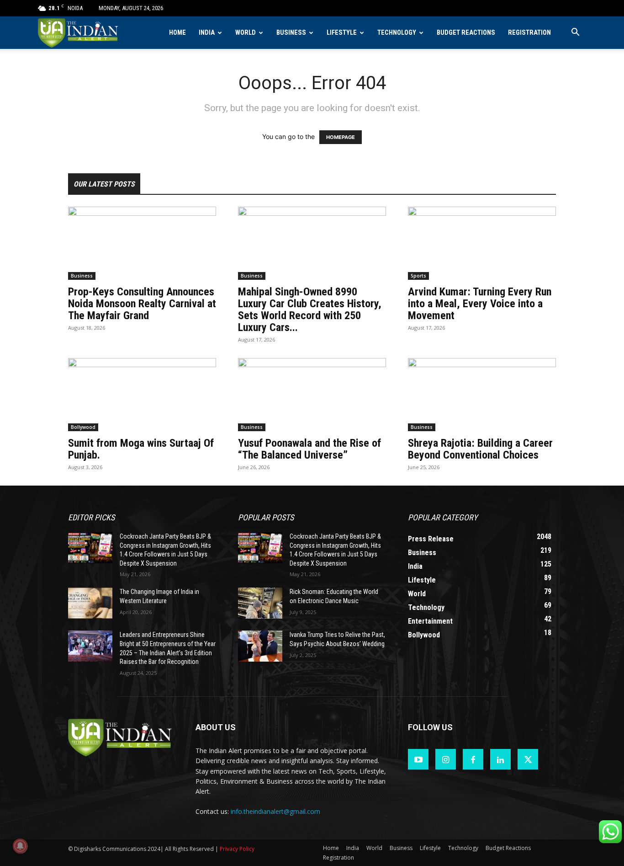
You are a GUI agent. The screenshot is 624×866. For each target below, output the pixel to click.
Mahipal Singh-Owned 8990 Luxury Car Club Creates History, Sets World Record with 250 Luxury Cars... (309, 309)
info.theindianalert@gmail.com (275, 811)
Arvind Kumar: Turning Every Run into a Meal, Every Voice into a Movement (479, 303)
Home (177, 33)
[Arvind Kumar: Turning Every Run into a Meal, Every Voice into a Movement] (482, 243)
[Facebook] (473, 759)
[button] (575, 33)
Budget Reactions (466, 33)
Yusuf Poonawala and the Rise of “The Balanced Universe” (309, 449)
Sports (418, 276)
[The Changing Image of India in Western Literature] (90, 603)
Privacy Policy (237, 849)
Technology (396, 33)
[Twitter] (528, 759)
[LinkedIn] (500, 759)
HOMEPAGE (340, 137)
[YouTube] (418, 759)
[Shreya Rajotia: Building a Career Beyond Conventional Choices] (482, 394)
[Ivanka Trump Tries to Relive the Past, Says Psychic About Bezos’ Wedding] (260, 646)
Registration (529, 33)
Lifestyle (342, 33)
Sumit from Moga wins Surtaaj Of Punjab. (141, 449)
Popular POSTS (266, 517)
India (207, 33)
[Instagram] (445, 759)
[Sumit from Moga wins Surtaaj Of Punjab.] (142, 394)
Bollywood (83, 427)
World (245, 33)
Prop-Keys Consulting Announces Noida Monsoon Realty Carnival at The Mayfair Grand (142, 303)
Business (291, 33)
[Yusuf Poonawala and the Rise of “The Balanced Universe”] (312, 394)
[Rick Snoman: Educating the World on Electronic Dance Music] (260, 603)
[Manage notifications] (20, 846)
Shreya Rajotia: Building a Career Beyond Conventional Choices (480, 449)
